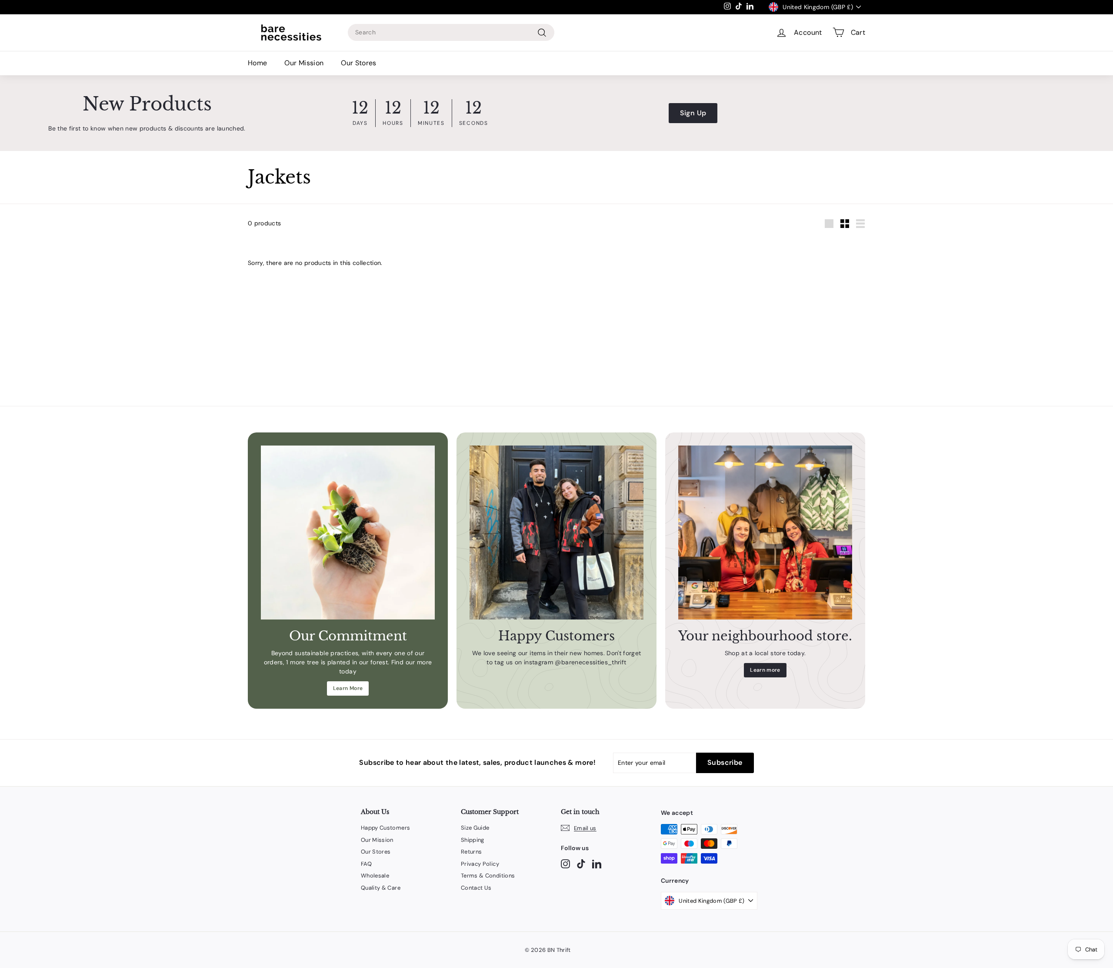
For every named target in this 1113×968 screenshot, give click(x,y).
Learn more (765, 670)
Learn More (348, 688)
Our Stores (359, 62)
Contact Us (476, 887)
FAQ (366, 864)
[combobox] (451, 32)
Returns (471, 851)
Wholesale (375, 875)
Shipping (472, 840)
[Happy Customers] (556, 532)
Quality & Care (380, 887)
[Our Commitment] (348, 532)
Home (257, 62)
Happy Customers (385, 827)
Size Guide (475, 827)
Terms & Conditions (488, 875)
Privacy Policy (480, 864)
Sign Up (693, 112)
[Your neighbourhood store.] (765, 532)
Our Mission (303, 62)
